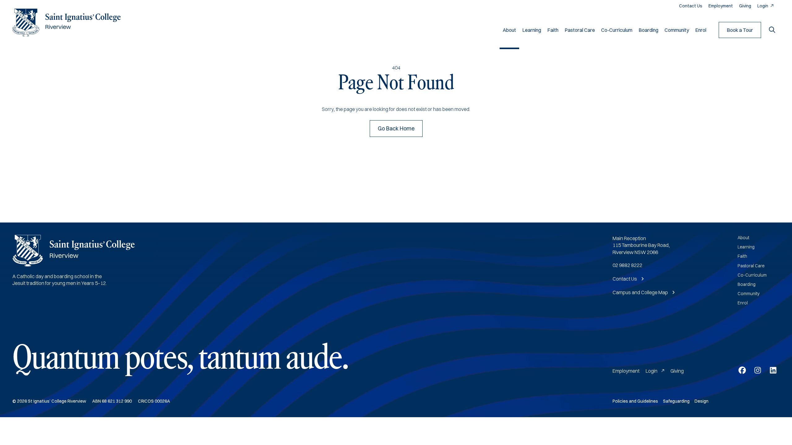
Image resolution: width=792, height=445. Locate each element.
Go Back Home (396, 128)
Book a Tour (740, 30)
